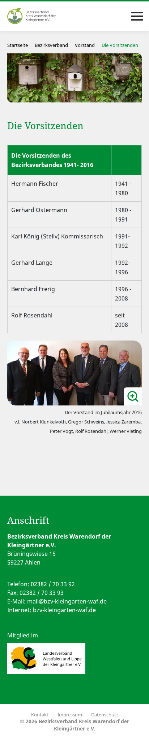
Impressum (70, 714)
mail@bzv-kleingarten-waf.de (67, 601)
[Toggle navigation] (137, 16)
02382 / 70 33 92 (53, 584)
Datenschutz (104, 714)
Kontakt (39, 714)
